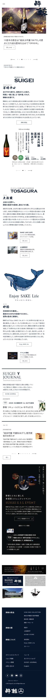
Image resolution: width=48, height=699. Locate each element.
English (26, 666)
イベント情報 (10, 662)
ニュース (26, 655)
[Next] (35, 59)
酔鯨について (11, 640)
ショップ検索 (9, 658)
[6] (30, 59)
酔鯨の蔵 (9, 628)
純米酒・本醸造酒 (29, 619)
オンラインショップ (29, 658)
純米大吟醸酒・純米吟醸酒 (31, 616)
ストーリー (27, 646)
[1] (20, 59)
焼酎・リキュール (28, 622)
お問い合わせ (10, 666)
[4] (26, 59)
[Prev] (13, 59)
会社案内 (26, 639)
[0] (18, 59)
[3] (24, 59)
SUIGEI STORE (29, 634)
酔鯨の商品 (10, 612)
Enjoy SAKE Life (29, 643)
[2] (22, 59)
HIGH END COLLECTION (32, 612)
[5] (28, 59)
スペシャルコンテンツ (12, 655)
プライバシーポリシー (13, 680)
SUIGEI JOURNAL (30, 662)
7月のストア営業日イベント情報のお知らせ (17, 67)
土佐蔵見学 (27, 631)
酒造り (26, 627)
